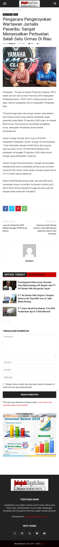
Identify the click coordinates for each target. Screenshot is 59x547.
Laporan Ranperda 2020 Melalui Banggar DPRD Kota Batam (15, 228)
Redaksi (12, 43)
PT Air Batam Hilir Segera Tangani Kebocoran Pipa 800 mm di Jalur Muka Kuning (36, 298)
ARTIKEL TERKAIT (14, 274)
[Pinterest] (18, 208)
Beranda (6, 10)
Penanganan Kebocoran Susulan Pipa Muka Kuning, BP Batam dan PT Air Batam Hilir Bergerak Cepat (37, 285)
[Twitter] (12, 208)
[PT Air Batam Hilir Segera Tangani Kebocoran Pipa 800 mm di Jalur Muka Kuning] (9, 298)
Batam (6, 289)
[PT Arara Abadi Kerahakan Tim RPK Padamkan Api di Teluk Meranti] (9, 311)
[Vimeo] (37, 533)
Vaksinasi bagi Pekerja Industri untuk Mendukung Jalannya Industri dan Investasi (44, 229)
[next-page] (9, 321)
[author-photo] (29, 257)
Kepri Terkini (17, 10)
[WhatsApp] (24, 208)
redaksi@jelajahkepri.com (36, 516)
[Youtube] (44, 533)
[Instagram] (22, 533)
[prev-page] (4, 321)
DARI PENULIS (36, 274)
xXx (43, 544)
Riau (15, 14)
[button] (4, 3)
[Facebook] (5, 208)
